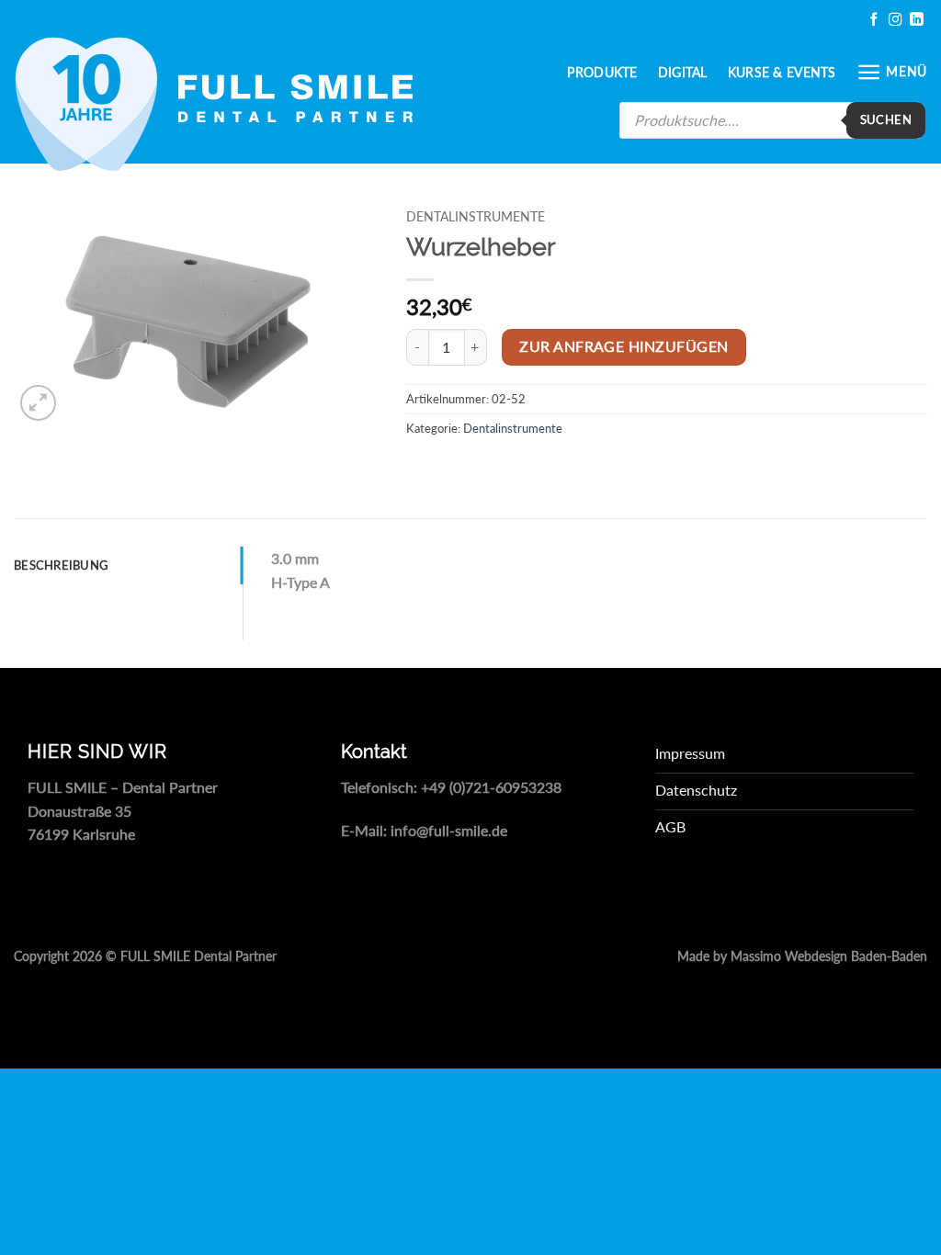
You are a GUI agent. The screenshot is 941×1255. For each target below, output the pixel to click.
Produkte (602, 72)
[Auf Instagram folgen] (895, 20)
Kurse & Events (782, 72)
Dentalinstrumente (475, 216)
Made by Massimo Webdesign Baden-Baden (802, 956)
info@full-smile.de (449, 830)
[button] (891, 72)
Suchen (886, 119)
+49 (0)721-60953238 (491, 787)
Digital (683, 72)
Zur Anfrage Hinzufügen (623, 346)
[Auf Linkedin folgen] (916, 20)
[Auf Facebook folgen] (873, 20)
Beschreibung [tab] (61, 565)
